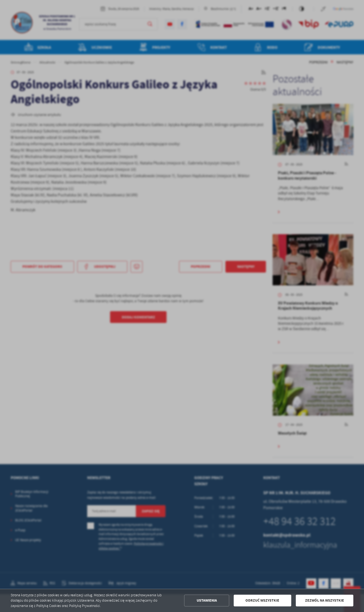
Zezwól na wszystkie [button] (324, 600)
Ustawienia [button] (207, 600)
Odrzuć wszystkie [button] (262, 600)
